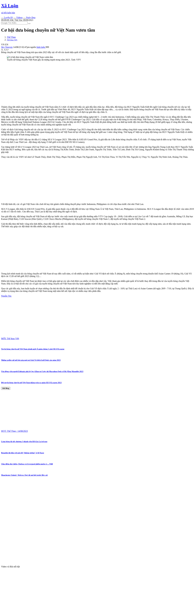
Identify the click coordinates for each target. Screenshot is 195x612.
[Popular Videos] (14, 18)
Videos (19, 17)
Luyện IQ (8, 17)
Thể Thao (11, 37)
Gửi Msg (5, 388)
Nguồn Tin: (6, 296)
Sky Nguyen (7, 47)
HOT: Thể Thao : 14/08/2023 (14, 431)
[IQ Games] (2, 18)
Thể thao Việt (12, 40)
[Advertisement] (86, 83)
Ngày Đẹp (30, 17)
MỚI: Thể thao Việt (10, 338)
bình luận (41, 47)
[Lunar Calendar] (24, 18)
